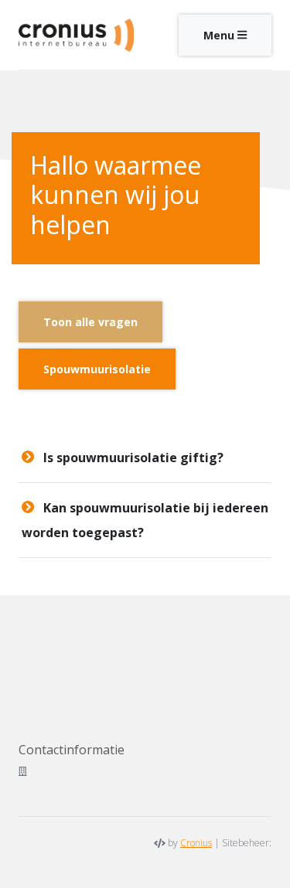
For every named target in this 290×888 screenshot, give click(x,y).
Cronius (196, 842)
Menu (220, 35)
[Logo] (76, 35)
